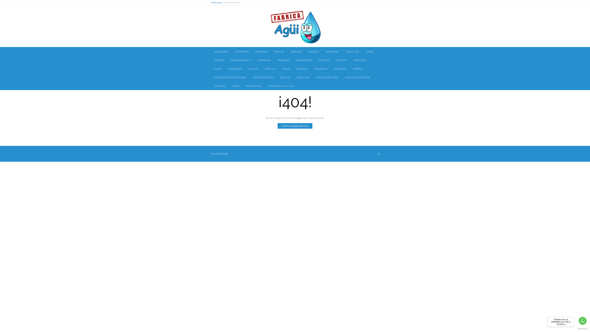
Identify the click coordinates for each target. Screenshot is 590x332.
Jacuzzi (253, 68)
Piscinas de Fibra (327, 77)
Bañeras (296, 51)
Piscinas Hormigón (357, 77)
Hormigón (235, 68)
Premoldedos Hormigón (230, 77)
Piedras (358, 68)
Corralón (264, 60)
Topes (235, 86)
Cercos (219, 60)
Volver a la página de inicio (295, 126)
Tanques (219, 86)
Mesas (286, 68)
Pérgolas (340, 68)
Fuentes (342, 60)
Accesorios (253, 86)
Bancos (279, 51)
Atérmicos (242, 51)
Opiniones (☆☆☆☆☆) (281, 86)
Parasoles (320, 68)
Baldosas (262, 51)
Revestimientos (263, 77)
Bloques (313, 51)
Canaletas (352, 51)
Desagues (284, 60)
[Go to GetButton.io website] (583, 329)
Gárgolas (360, 60)
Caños (370, 51)
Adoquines (221, 51)
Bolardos (332, 51)
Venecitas (303, 77)
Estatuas (324, 60)
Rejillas (285, 77)
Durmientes (304, 60)
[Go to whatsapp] (582, 321)
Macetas (270, 68)
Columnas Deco (240, 60)
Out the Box (223, 153)
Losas (217, 68)
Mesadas (302, 68)
